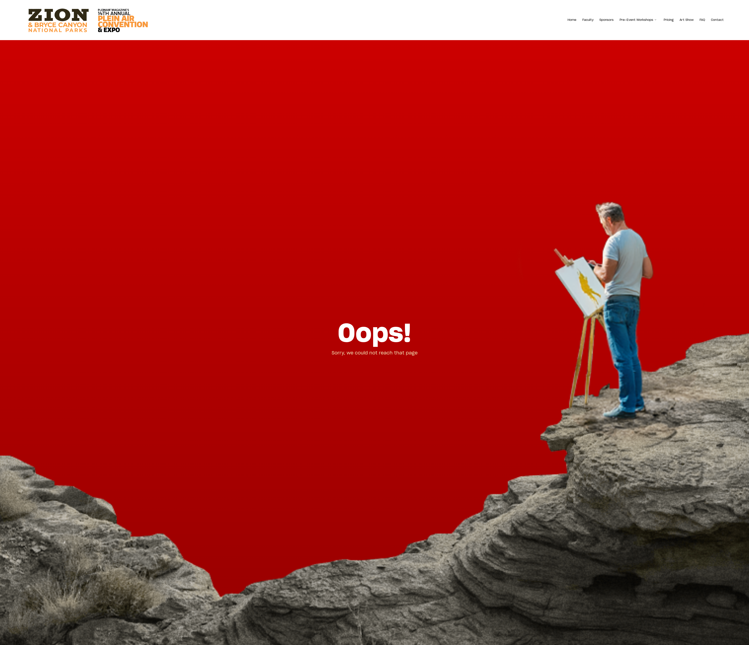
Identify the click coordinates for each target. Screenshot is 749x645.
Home (571, 20)
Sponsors (606, 20)
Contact (717, 20)
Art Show (687, 20)
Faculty (588, 20)
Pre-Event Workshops (636, 20)
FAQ (702, 20)
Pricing (669, 20)
